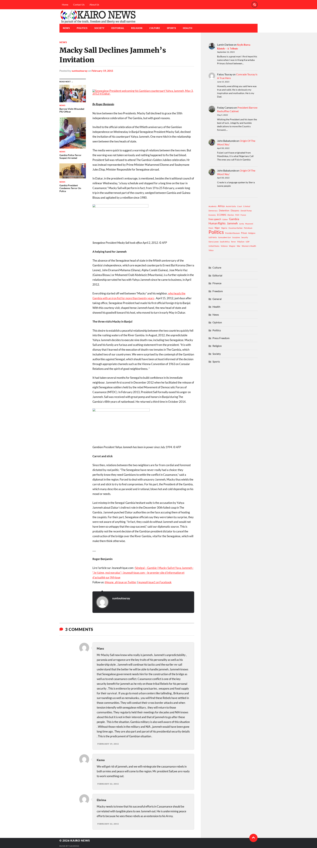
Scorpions (236, 237)
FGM (237, 215)
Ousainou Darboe (236, 228)
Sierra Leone (214, 242)
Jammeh (232, 223)
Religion (136, 28)
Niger (217, 228)
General (217, 298)
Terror (233, 242)
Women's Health (249, 246)
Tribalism (240, 242)
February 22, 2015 (108, 784)
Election (231, 215)
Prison (244, 233)
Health (187, 28)
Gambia (234, 219)
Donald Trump (246, 211)
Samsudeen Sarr (224, 237)
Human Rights (217, 223)
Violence (224, 246)
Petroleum (248, 228)
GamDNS (74, 846)
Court (239, 206)
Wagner (232, 246)
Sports (171, 28)
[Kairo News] (158, 16)
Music (211, 228)
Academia (212, 206)
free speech (215, 219)
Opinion (217, 322)
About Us (94, 4)
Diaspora (235, 210)
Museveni (249, 224)
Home (65, 4)
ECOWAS (221, 214)
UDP (247, 242)
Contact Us (79, 4)
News (66, 28)
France (243, 215)
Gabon (225, 219)
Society (99, 28)
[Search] (255, 5)
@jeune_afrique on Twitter (121, 582)
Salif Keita (213, 237)
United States (214, 246)
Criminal (246, 206)
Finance (216, 283)
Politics (82, 28)
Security (244, 237)
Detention (224, 210)
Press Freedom (220, 338)
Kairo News (80, 840)
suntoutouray (80, 70)
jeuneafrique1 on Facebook (155, 582)
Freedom (217, 291)
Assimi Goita (231, 206)
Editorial (117, 28)
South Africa (225, 242)
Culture (154, 28)
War (238, 246)
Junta (241, 223)
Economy (212, 215)
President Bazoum (232, 233)
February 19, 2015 (102, 70)
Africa (221, 206)
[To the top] (253, 838)
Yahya (211, 250)
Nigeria (224, 228)
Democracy (213, 211)
